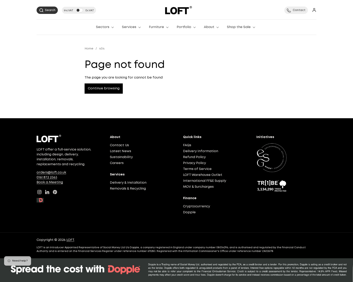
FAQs (187, 145)
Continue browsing (104, 88)
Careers (117, 163)
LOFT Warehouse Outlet (202, 174)
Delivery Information (200, 151)
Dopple (189, 212)
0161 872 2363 (47, 177)
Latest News (120, 151)
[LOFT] (178, 10)
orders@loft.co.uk (51, 172)
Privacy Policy (194, 163)
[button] (47, 10)
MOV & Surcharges (198, 186)
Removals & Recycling (128, 188)
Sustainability (121, 157)
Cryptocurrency (196, 206)
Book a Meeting (50, 182)
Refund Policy (194, 157)
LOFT (70, 240)
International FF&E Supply (204, 180)
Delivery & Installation (128, 182)
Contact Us (119, 145)
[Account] (314, 10)
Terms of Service (197, 169)
